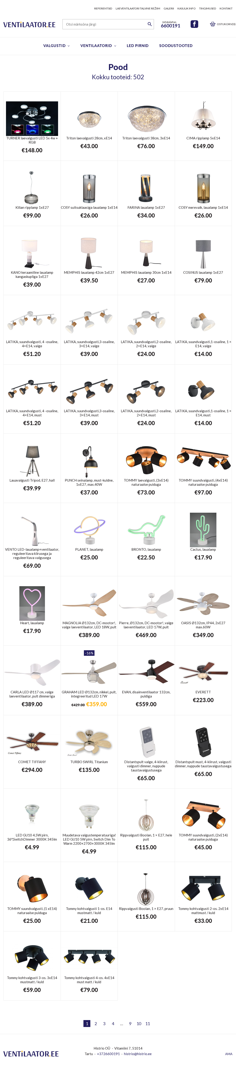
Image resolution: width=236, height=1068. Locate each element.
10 (138, 1023)
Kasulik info (186, 8)
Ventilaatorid (96, 45)
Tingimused (207, 8)
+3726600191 (108, 1054)
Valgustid (54, 45)
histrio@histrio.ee (138, 1054)
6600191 (170, 25)
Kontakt (226, 8)
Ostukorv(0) (226, 24)
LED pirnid (138, 45)
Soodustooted (176, 45)
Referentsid (103, 8)
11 (147, 1023)
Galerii (169, 8)
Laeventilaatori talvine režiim (138, 8)
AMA (229, 1054)
